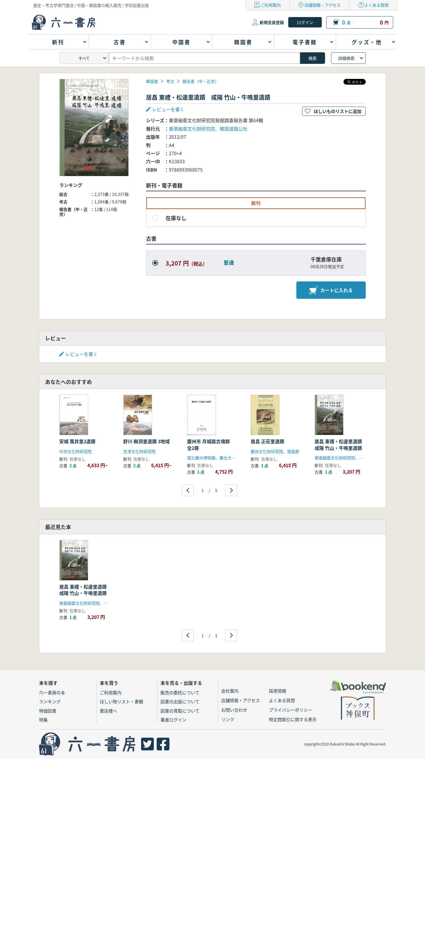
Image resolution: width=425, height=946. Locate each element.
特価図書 (47, 711)
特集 (43, 720)
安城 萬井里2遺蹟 (77, 441)
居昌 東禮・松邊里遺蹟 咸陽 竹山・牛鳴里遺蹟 (341, 444)
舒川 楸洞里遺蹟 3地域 (146, 441)
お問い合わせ (234, 710)
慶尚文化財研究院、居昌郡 (275, 451)
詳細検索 (346, 58)
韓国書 (152, 81)
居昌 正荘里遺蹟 (267, 441)
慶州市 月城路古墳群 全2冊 (210, 444)
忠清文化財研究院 (139, 451)
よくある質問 (376, 5)
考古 (170, 81)
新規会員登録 (272, 22)
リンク (227, 719)
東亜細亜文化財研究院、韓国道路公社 (208, 128)
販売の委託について (179, 692)
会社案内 (230, 691)
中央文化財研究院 (75, 451)
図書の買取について (179, 711)
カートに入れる (336, 290)
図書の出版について (179, 701)
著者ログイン (173, 720)
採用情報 (277, 691)
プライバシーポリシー (290, 710)
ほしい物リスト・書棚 (121, 701)
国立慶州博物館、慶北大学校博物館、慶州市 (227, 458)
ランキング (50, 701)
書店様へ (108, 711)
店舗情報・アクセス (322, 5)
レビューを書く (81, 353)
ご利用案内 (270, 5)
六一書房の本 (52, 692)
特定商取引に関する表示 (293, 719)
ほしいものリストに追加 (337, 111)
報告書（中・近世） (200, 81)
